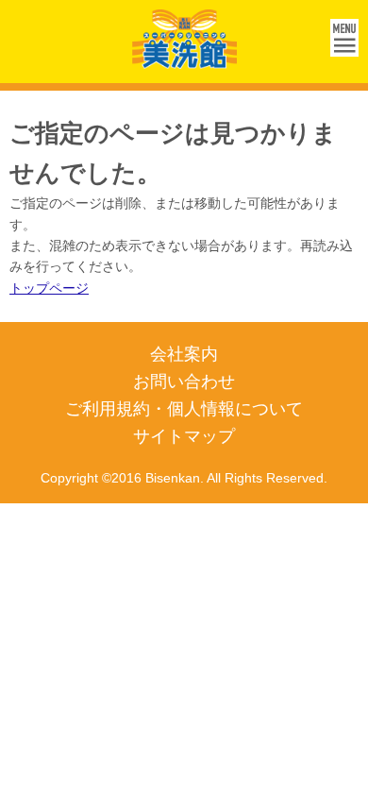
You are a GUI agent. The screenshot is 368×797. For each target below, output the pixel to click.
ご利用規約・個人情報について (184, 408)
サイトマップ (184, 436)
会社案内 (184, 354)
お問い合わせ (184, 381)
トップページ (49, 288)
